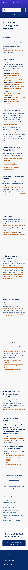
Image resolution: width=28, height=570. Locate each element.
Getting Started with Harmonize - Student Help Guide (12, 506)
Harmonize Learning (9, 555)
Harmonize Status (9, 560)
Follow (23, 33)
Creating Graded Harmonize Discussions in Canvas (10, 511)
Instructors (22, 15)
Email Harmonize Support (11, 557)
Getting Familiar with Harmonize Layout (12, 516)
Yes (12, 479)
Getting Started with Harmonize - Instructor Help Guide (12, 501)
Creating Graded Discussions (11, 520)
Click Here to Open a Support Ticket (14, 543)
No (16, 479)
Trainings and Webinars (10, 15)
